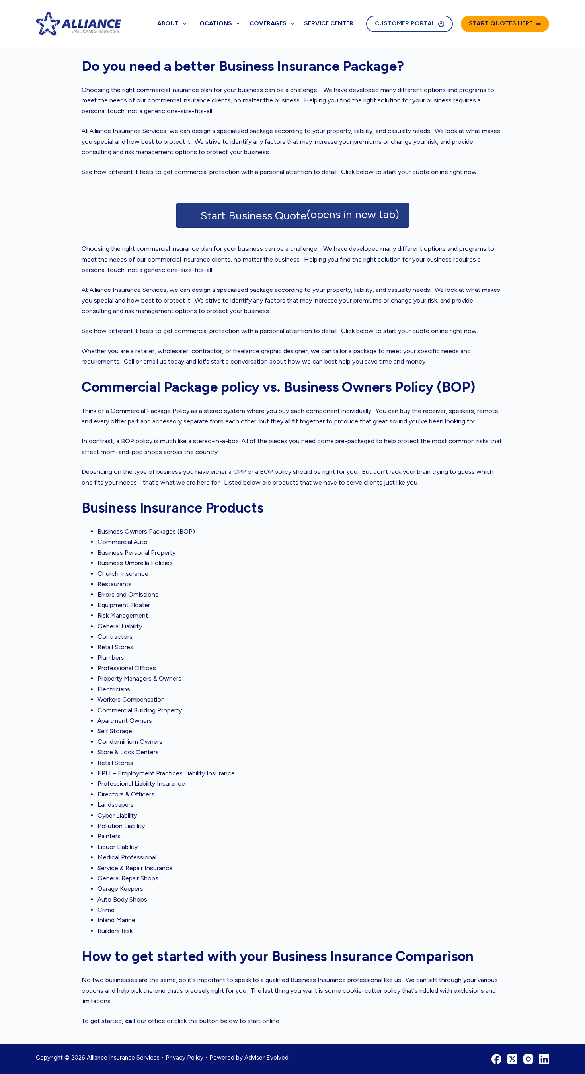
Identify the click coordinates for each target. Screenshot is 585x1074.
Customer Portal (405, 23)
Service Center (328, 23)
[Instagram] (528, 1059)
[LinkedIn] (544, 1059)
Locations (214, 23)
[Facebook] (496, 1059)
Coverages (268, 23)
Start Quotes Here (500, 23)
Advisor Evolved (266, 1057)
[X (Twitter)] (512, 1059)
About (168, 23)
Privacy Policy (184, 1057)
